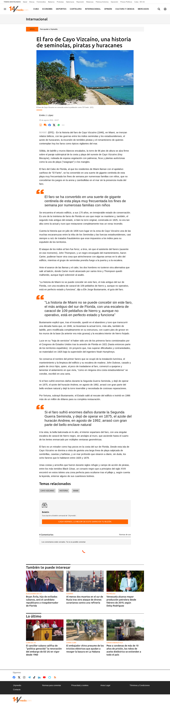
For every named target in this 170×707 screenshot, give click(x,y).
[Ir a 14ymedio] (19, 9)
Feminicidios (41, 2)
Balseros (51, 2)
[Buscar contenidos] (159, 9)
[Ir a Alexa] (50, 677)
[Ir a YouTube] (44, 677)
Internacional (93, 9)
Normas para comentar (51, 685)
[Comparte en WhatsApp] (58, 125)
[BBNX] (22, 700)
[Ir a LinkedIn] (39, 677)
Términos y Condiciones (140, 685)
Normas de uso (125, 535)
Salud (25, 2)
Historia (64, 491)
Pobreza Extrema (102, 2)
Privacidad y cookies (79, 685)
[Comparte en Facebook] (49, 125)
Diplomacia (70, 2)
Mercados (143, 9)
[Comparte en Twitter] (54, 125)
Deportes (61, 9)
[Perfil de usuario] (165, 9)
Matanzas (89, 2)
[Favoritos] (40, 125)
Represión (80, 2)
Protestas (60, 2)
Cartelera (76, 9)
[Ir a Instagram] (24, 677)
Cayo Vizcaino (47, 491)
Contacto (16, 690)
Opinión (108, 9)
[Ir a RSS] (55, 677)
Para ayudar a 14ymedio (48, 29)
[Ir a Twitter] (19, 677)
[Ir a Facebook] (14, 677)
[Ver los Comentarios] (45, 125)
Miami (75, 491)
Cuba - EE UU (139, 2)
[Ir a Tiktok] (34, 677)
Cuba (36, 9)
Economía (47, 9)
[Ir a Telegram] (29, 677)
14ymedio (17, 685)
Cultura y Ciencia (124, 9)
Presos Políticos (126, 2)
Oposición (114, 2)
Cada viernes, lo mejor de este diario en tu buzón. (85, 522)
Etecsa (31, 2)
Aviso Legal (105, 685)
